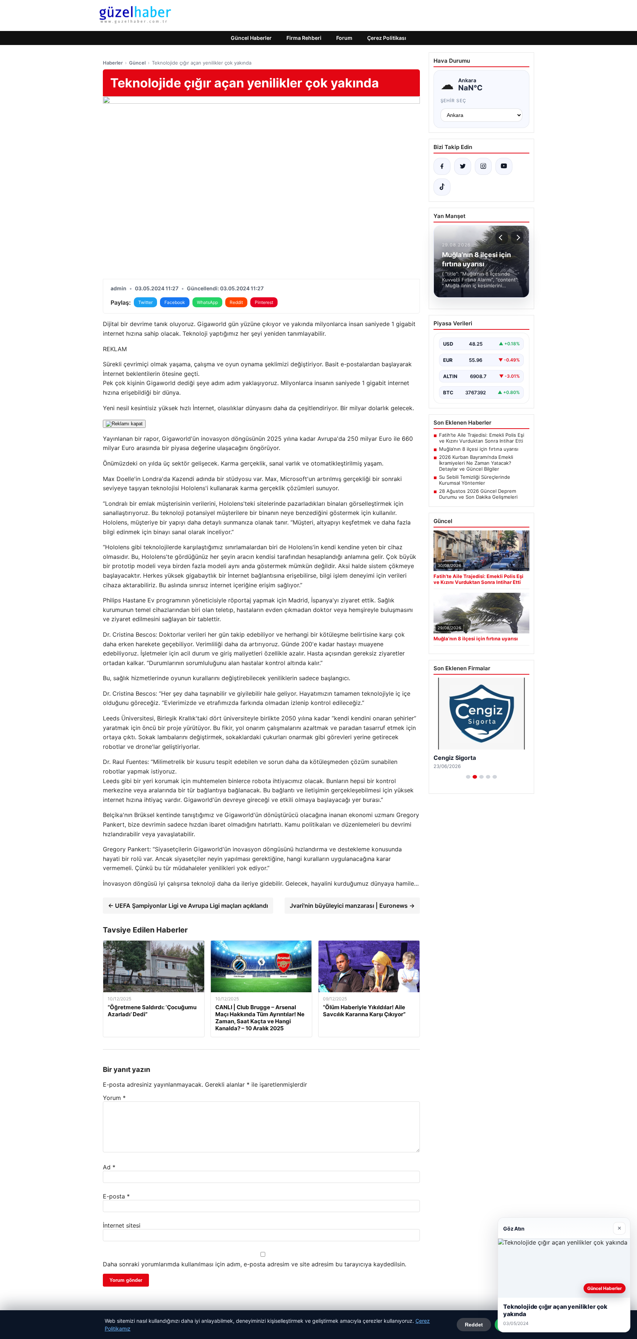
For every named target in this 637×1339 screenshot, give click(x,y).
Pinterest (264, 302)
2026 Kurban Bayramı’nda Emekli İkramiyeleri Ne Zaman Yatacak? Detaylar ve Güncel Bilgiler (476, 463)
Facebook (174, 302)
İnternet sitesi (121, 1225)
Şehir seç (454, 100)
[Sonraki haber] (517, 237)
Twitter (145, 302)
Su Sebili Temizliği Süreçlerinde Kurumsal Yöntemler (474, 480)
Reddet (474, 1325)
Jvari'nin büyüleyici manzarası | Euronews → (352, 905)
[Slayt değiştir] (468, 777)
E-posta (116, 1196)
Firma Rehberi (303, 38)
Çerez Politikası (386, 38)
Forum (344, 38)
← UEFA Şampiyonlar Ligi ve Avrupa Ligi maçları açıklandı (188, 905)
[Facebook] (442, 166)
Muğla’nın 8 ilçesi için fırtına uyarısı (478, 449)
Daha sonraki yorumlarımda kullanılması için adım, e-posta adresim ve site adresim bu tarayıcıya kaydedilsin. (254, 1264)
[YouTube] (503, 166)
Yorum (114, 1097)
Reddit (236, 302)
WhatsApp (207, 302)
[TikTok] (442, 187)
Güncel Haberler (251, 38)
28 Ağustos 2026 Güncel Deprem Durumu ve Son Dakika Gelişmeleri (478, 494)
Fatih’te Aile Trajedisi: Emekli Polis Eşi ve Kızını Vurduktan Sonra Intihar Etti (481, 438)
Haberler (113, 63)
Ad (109, 1167)
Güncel (137, 63)
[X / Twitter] (462, 166)
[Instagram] (483, 166)
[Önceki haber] (501, 237)
